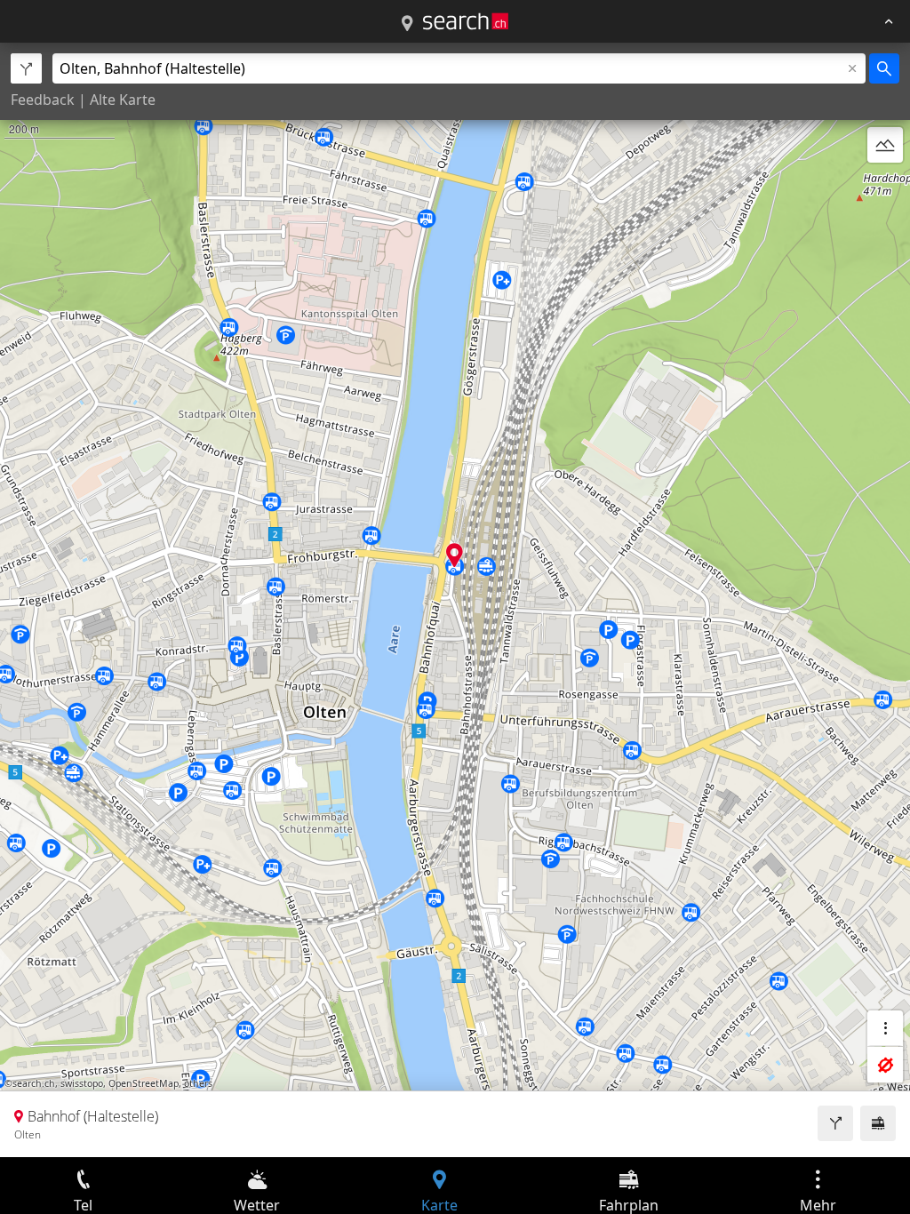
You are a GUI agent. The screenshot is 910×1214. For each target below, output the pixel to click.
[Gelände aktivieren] (885, 145)
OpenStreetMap (143, 1083)
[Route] (835, 1123)
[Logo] (465, 21)
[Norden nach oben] (885, 187)
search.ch (33, 1083)
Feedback (43, 99)
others (198, 1083)
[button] (454, 555)
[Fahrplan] (878, 1123)
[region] (455, 600)
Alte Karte (123, 99)
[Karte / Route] (407, 24)
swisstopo (81, 1083)
